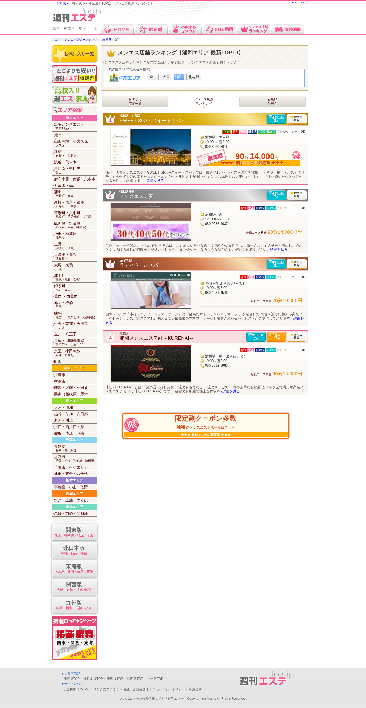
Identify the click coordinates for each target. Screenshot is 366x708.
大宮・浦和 (63, 407)
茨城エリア (74, 494)
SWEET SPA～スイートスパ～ (152, 120)
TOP (56, 39)
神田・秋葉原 (65, 235)
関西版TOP (135, 679)
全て (153, 77)
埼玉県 (106, 39)
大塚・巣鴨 (63, 267)
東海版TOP (115, 679)
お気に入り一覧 (79, 53)
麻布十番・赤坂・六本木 (74, 179)
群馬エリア (74, 507)
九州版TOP (155, 679)
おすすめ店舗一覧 (135, 102)
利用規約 (195, 689)
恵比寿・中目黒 (67, 170)
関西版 (74, 587)
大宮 (166, 77)
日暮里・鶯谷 (65, 256)
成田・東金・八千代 (71, 473)
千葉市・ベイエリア (71, 467)
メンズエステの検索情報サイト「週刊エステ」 (153, 698)
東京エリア (74, 118)
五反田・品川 (65, 185)
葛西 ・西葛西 (66, 296)
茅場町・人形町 (73, 214)
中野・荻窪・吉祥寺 (71, 325)
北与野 (193, 77)
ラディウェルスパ (138, 265)
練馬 (74, 315)
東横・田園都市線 (69, 342)
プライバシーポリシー (169, 689)
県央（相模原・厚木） (73, 394)
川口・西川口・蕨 (69, 427)
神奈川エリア (74, 368)
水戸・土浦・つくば (71, 500)
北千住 (67, 277)
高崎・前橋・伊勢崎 (71, 513)
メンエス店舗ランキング (81, 39)
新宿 (65, 153)
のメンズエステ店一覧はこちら (205, 421)
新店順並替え (272, 102)
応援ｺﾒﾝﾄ (278, 336)
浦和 (179, 77)
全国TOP (62, 3)
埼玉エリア (74, 401)
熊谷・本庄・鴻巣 (69, 433)
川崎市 (59, 375)
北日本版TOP (93, 679)
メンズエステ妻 (136, 196)
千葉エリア (74, 440)
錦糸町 (63, 287)
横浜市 (59, 381)
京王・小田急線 (67, 353)
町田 (58, 361)
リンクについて (104, 689)
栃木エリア (74, 480)
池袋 (58, 135)
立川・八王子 (65, 334)
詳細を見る (155, 181)
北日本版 (74, 550)
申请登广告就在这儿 (134, 689)
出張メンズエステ (69, 126)
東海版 (74, 568)
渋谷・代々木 (65, 162)
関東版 (74, 532)
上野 (64, 246)
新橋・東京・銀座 (69, 204)
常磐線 (65, 448)
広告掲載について (76, 689)
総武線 (74, 458)
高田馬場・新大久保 (71, 143)
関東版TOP (72, 679)
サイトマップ (300, 2)
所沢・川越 (63, 420)
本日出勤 (278, 119)
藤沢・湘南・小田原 (71, 387)
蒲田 (64, 193)
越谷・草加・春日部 (71, 414)
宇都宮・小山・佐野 (71, 487)
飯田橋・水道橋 (70, 225)
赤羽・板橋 (63, 304)
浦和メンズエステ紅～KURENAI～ (156, 338)
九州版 (74, 605)
